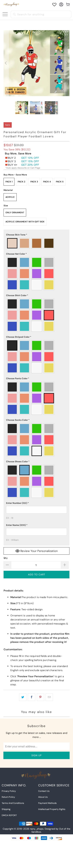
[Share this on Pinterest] (40, 697)
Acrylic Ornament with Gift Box (24, 221)
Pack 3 (34, 181)
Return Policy (8, 797)
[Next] (67, 63)
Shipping (6, 809)
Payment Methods (47, 803)
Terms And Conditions (13, 803)
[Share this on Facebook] (31, 697)
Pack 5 (59, 181)
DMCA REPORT (9, 815)
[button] (36, 235)
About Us (43, 797)
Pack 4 (47, 181)
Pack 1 (9, 181)
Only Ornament (14, 212)
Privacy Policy (9, 791)
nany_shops (36, 828)
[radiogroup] (36, 243)
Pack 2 (21, 181)
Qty (6, 558)
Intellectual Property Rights (51, 809)
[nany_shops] (12, 4)
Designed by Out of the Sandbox (50, 830)
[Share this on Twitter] (22, 697)
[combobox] (41, 14)
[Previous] (6, 63)
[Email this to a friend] (49, 697)
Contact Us (44, 791)
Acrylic (10, 197)
